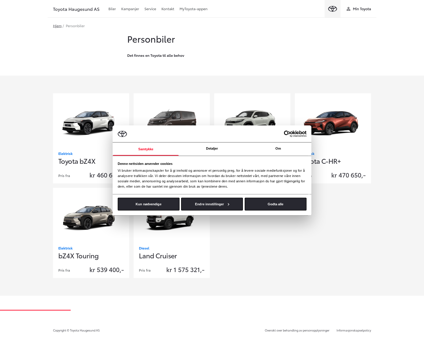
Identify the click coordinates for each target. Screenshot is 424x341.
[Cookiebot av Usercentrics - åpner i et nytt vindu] (287, 133)
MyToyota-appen (194, 8)
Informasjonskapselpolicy (354, 330)
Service (150, 8)
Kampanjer (130, 8)
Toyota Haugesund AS (76, 9)
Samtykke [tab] (145, 149)
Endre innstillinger (209, 204)
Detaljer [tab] (212, 148)
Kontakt (167, 8)
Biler (112, 8)
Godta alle (276, 204)
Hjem (57, 25)
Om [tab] (278, 148)
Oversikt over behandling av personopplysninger (297, 330)
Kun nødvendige (148, 204)
